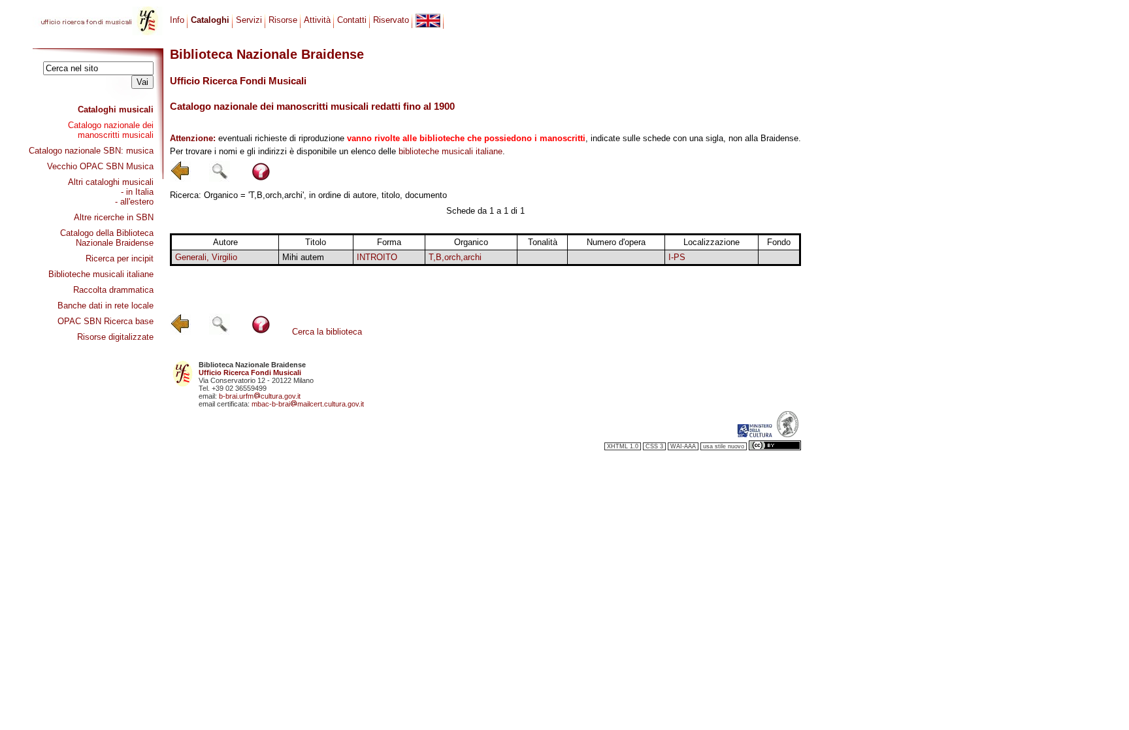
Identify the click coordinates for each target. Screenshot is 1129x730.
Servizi (249, 20)
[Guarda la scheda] (542, 257)
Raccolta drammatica (113, 290)
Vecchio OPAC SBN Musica (100, 166)
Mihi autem (303, 257)
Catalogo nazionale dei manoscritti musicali (111, 130)
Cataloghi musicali (116, 109)
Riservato (391, 20)
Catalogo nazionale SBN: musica (91, 151)
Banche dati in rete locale (105, 305)
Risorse (283, 20)
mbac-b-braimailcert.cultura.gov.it (308, 404)
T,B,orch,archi (455, 257)
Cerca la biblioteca (327, 332)
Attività (317, 20)
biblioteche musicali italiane (450, 151)
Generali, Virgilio (206, 257)
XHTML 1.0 (622, 446)
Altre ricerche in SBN (114, 217)
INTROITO (377, 257)
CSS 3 (654, 446)
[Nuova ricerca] (219, 179)
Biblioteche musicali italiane (101, 274)
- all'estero (134, 202)
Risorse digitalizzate (115, 337)
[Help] (261, 179)
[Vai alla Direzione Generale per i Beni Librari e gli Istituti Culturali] (754, 435)
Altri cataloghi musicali (111, 182)
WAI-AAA (683, 446)
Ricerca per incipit (120, 258)
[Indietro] (180, 179)
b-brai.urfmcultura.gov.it (260, 396)
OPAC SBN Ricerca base (105, 321)
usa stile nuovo (723, 446)
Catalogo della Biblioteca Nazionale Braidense (107, 238)
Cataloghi (210, 20)
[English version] (428, 20)
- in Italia (137, 192)
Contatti (352, 20)
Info (177, 20)
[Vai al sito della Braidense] (787, 435)
